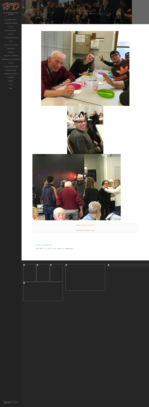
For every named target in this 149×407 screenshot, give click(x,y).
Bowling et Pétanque (11, 55)
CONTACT (10, 34)
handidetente (84, 13)
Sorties (10, 81)
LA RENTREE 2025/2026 (11, 23)
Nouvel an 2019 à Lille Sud (85, 225)
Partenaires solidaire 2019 (85, 230)
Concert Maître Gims (11, 66)
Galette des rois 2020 (85, 10)
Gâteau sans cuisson (11, 45)
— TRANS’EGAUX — (10, 48)
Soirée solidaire (10, 70)
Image (11, 88)
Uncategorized (100, 13)
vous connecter (48, 248)
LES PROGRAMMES (10, 30)
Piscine (11, 63)
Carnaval (11, 52)
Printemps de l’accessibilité (11, 59)
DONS (10, 41)
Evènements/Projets (11, 37)
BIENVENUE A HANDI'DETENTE (11, 401)
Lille (10, 84)
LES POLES (10, 27)
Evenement (10, 77)
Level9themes (14, 402)
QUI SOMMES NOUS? (11, 19)
